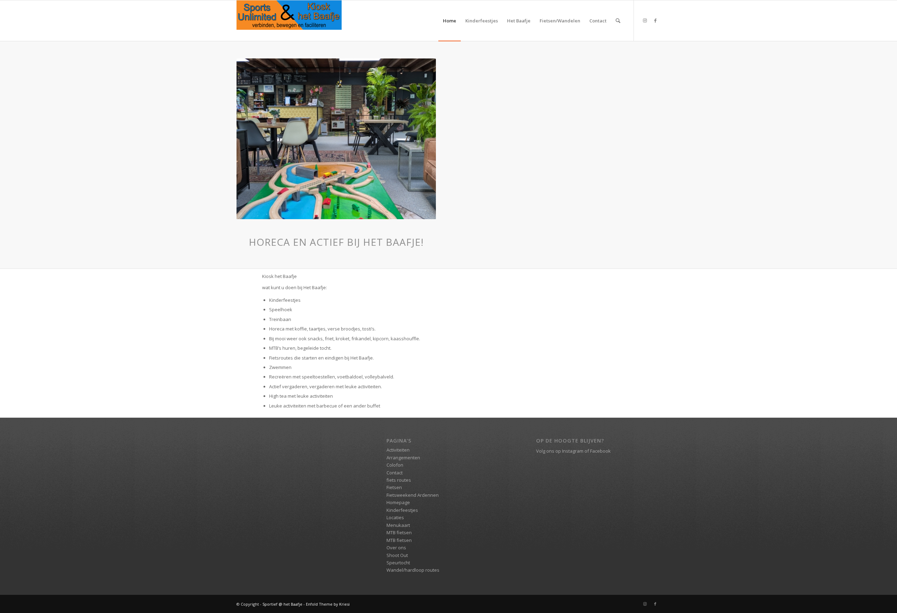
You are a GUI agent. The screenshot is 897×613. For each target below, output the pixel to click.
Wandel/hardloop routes (412, 570)
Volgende (420, 138)
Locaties (395, 517)
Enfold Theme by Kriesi (328, 604)
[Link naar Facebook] (655, 20)
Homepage (398, 502)
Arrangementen (403, 457)
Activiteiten (398, 450)
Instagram (572, 451)
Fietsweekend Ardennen (412, 495)
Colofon (394, 465)
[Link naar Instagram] (644, 20)
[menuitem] (449, 20)
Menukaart (398, 525)
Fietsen (394, 487)
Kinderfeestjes (402, 510)
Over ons (396, 547)
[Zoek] (618, 20)
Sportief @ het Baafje (282, 604)
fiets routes (398, 480)
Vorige (252, 138)
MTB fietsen (399, 532)
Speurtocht (398, 562)
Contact (394, 472)
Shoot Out (397, 555)
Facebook (600, 451)
